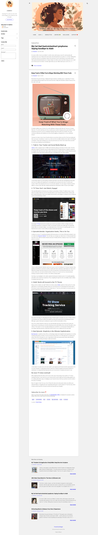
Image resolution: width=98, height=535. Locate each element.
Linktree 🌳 (57, 34)
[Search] (87, 4)
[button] (75, 46)
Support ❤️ (75, 34)
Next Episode (34, 334)
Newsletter (48, 34)
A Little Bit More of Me (54, 394)
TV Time (38, 223)
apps (33, 399)
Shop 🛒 (40, 34)
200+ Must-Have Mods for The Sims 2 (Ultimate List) (46, 478)
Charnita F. (9, 10)
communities (39, 399)
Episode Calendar (42, 236)
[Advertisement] (84, 59)
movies (48, 399)
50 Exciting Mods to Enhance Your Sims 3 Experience (45, 509)
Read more (73, 474)
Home (34, 34)
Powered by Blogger (58, 526)
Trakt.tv (33, 147)
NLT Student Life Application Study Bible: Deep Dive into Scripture (49, 462)
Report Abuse (58, 532)
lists (44, 399)
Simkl (59, 285)
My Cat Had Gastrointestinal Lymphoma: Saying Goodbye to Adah (49, 47)
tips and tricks (55, 399)
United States (39, 402)
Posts (4, 26)
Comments (5, 27)
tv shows (66, 399)
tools (61, 399)
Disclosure (66, 34)
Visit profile (9, 19)
